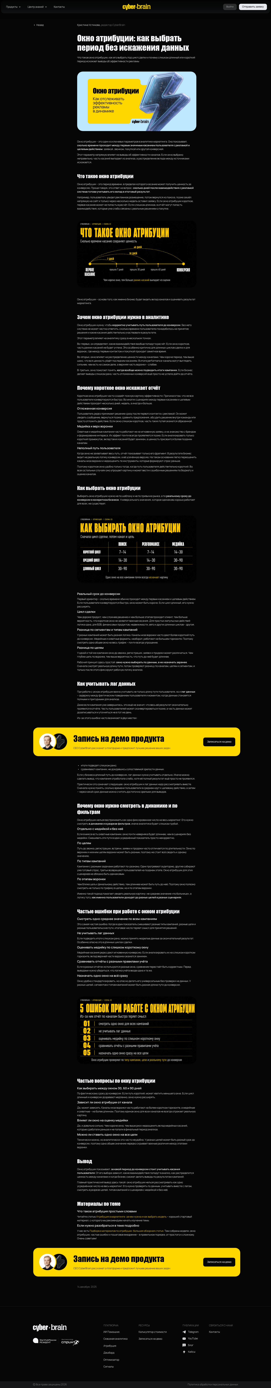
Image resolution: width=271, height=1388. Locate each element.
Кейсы (191, 1351)
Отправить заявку (253, 6)
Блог (190, 1345)
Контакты (59, 6)
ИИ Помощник (112, 1332)
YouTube (193, 1338)
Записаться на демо (219, 741)
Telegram (193, 1332)
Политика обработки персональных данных (213, 1384)
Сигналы (109, 1366)
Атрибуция (110, 1345)
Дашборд (109, 1352)
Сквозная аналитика (116, 1338)
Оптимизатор (111, 1359)
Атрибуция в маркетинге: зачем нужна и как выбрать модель (131, 1216)
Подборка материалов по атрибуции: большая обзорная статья (126, 1231)
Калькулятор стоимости (153, 1332)
